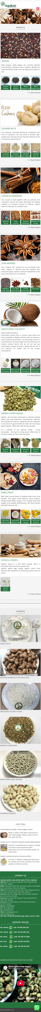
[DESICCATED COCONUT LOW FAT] (15, 363)
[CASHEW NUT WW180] (15, 148)
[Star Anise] (35, 282)
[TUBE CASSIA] (15, 215)
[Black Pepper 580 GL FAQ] (35, 80)
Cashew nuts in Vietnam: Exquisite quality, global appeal (20, 842)
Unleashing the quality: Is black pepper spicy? (16, 829)
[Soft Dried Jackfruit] (36, 514)
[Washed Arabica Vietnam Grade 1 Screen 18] (5, 443)
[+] (20, 45)
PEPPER (5, 61)
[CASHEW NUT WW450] (25, 148)
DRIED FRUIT (7, 492)
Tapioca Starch (5, 644)
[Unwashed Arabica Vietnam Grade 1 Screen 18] (15, 443)
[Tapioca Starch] (5, 582)
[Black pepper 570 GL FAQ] (25, 80)
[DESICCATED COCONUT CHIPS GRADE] (25, 363)
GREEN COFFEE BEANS (12, 413)
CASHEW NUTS (8, 128)
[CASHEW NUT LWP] (5, 148)
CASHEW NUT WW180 (7, 813)
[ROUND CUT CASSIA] (35, 215)
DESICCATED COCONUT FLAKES (11, 712)
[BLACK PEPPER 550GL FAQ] (15, 80)
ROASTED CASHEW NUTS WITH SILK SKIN (14, 678)
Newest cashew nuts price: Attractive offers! (15, 856)
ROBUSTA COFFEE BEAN (8, 745)
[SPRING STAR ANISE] (25, 282)
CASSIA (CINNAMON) (11, 195)
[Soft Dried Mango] (26, 514)
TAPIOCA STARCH (9, 560)
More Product (35, 93)
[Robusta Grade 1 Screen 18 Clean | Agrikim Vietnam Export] (36, 443)
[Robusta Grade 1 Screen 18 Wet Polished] (26, 443)
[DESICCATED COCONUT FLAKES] (35, 363)
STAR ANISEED (8, 263)
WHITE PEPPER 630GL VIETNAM (11, 779)
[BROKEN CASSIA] (5, 215)
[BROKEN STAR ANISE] (5, 282)
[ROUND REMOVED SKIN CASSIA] (25, 215)
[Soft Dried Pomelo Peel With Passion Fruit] (5, 514)
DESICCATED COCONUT (13, 329)
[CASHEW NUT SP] (35, 148)
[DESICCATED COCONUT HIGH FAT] (5, 363)
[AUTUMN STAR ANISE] (15, 282)
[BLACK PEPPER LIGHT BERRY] (5, 80)
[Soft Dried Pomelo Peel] (15, 514)
